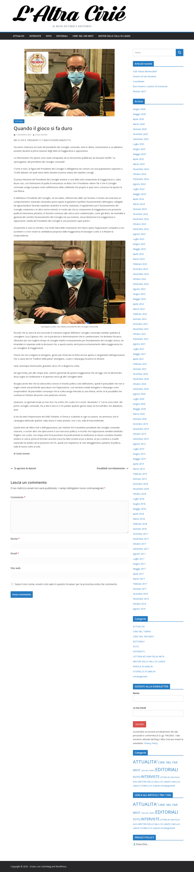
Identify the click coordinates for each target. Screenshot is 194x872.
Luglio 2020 (138, 398)
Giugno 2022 (139, 294)
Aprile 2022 (138, 304)
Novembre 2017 (141, 538)
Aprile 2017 (138, 573)
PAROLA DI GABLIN (143, 666)
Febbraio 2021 (140, 363)
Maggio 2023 (139, 249)
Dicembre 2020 (140, 373)
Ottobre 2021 (139, 334)
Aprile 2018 (138, 513)
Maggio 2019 (139, 458)
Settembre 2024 (141, 179)
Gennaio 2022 (140, 319)
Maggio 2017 (139, 568)
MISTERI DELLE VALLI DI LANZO (114, 36)
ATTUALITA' (139, 626)
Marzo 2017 (139, 578)
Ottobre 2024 (139, 174)
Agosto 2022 (139, 289)
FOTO (49, 36)
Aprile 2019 (138, 463)
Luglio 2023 (138, 239)
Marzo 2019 (139, 468)
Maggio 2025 (139, 154)
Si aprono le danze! (25, 468)
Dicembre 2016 (140, 593)
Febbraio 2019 (140, 473)
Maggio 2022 (139, 299)
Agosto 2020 (139, 393)
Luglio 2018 (138, 498)
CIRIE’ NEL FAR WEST (83, 36)
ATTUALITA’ (19, 36)
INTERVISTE (35, 36)
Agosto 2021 (139, 344)
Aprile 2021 (138, 358)
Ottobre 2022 (139, 279)
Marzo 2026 (139, 124)
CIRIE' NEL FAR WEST (143, 636)
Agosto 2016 (139, 608)
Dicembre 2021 (140, 324)
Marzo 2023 (139, 259)
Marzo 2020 (139, 413)
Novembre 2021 (141, 329)
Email (15, 553)
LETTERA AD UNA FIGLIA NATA (148, 656)
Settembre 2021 (141, 339)
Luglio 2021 (138, 348)
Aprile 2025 (138, 159)
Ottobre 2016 (139, 603)
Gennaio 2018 (140, 528)
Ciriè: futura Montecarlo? (145, 71)
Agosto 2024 (139, 184)
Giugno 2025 (139, 149)
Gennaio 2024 (140, 209)
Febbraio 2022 (140, 314)
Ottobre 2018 (139, 493)
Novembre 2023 (141, 219)
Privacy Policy (151, 743)
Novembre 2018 (141, 488)
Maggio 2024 (139, 194)
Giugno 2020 (139, 403)
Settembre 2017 (141, 548)
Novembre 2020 (141, 378)
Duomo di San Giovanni (144, 76)
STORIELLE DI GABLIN (144, 671)
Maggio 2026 (139, 114)
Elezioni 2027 (139, 91)
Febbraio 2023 (140, 264)
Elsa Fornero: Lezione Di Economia (150, 86)
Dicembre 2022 (140, 269)
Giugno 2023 (139, 244)
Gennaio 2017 (140, 588)
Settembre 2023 (141, 229)
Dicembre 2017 (140, 533)
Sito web (15, 568)
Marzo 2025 (139, 164)
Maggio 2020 (139, 408)
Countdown (138, 81)
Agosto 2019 (139, 443)
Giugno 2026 (139, 109)
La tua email (139, 707)
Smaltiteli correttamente (111, 468)
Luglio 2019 (138, 448)
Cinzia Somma (41, 134)
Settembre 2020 (141, 388)
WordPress (61, 866)
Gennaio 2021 (140, 368)
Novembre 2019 (141, 428)
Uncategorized (140, 676)
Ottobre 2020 (139, 383)
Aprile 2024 (138, 199)
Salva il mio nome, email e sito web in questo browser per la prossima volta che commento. (66, 584)
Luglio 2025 (138, 144)
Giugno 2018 (139, 503)
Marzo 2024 (139, 204)
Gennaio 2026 (140, 129)
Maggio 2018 (139, 508)
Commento (18, 497)
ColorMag (46, 866)
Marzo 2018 (139, 518)
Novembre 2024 (141, 169)
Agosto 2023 (139, 234)
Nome (15, 538)
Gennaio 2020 (140, 418)
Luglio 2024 (138, 189)
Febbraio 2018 (140, 523)
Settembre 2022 (141, 284)
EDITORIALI (62, 36)
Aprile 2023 (138, 254)
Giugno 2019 (139, 453)
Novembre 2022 (141, 274)
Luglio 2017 (138, 558)
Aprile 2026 (138, 119)
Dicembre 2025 (140, 134)
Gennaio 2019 (140, 478)
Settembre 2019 (141, 438)
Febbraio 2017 (140, 583)
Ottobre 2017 (139, 543)
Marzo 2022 (139, 309)
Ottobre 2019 (139, 433)
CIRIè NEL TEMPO (142, 631)
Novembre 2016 (141, 598)
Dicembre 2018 (140, 483)
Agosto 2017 (139, 553)
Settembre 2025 (141, 139)
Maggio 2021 (139, 353)
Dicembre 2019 (140, 423)
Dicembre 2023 (140, 214)
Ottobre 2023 (139, 224)
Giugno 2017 (139, 563)
